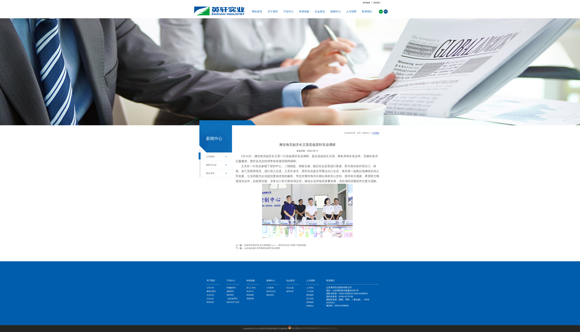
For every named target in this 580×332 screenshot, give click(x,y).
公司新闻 (210, 156)
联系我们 (367, 11)
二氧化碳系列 (232, 299)
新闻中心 (335, 11)
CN (380, 11)
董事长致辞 (211, 291)
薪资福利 (310, 295)
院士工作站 (251, 288)
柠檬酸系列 (231, 288)
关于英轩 (273, 11)
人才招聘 (351, 11)
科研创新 (304, 11)
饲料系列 (230, 295)
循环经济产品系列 (233, 302)
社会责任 (320, 11)
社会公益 (290, 288)
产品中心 (288, 11)
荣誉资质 (210, 302)
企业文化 (210, 295)
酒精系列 (230, 291)
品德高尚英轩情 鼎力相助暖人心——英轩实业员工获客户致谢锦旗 (275, 245)
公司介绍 (210, 288)
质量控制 (250, 299)
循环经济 (290, 291)
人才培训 (310, 291)
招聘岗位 (310, 306)
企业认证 (210, 299)
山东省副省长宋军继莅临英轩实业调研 (262, 248)
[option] (290, 71)
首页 (359, 133)
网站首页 (257, 11)
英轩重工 (377, 3)
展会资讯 (210, 173)
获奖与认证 (211, 165)
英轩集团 (366, 3)
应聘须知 (310, 302)
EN (385, 11)
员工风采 (310, 299)
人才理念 (310, 288)
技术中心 (250, 291)
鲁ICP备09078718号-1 (328, 328)
